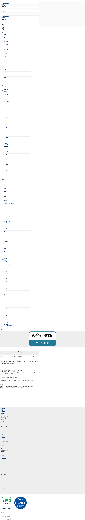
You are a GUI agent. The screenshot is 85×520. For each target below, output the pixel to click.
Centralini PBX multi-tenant (8, 148)
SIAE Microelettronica (8, 120)
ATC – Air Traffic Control (6, 91)
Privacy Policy (9, 517)
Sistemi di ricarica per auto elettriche (9, 325)
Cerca (1, 329)
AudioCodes (5, 77)
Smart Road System (6, 241)
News (2, 12)
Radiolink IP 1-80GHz (6, 52)
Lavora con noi (5, 45)
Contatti (3, 179)
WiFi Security (5, 258)
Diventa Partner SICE (6, 41)
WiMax (4, 251)
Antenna (5, 60)
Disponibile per (3, 488)
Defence (5, 248)
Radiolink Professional (6, 108)
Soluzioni (5, 191)
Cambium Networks (8, 264)
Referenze (5, 38)
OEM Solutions (5, 105)
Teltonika (6, 267)
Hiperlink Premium (6, 49)
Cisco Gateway (5, 78)
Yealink (6, 301)
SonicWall (7, 144)
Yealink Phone (5, 224)
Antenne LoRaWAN (6, 89)
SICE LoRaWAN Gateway (6, 86)
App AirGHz (3, 4)
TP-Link (6, 128)
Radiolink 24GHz (5, 50)
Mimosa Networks (7, 121)
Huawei (6, 274)
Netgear (6, 130)
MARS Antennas (7, 165)
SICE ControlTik (5, 56)
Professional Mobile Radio (6, 101)
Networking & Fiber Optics (6, 273)
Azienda (3, 33)
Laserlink (5, 107)
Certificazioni (5, 188)
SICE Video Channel (6, 44)
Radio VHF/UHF (5, 170)
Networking (3, 210)
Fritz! (6, 281)
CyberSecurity (5, 143)
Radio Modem (5, 97)
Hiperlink (5, 196)
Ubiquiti (5, 69)
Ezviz (6, 138)
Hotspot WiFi (5, 53)
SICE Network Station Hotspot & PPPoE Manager (9, 203)
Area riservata (3, 5)
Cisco (6, 154)
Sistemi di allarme (6, 146)
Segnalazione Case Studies (6, 3)
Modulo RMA (4, 11)
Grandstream (7, 155)
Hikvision (6, 284)
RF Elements (7, 164)
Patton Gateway (5, 228)
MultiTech (7, 322)
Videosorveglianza (4, 62)
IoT (2, 85)
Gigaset (4, 84)
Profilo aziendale (5, 34)
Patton (6, 305)
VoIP (4, 147)
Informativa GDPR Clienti (8, 519)
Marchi (3, 111)
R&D (2, 90)
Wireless (5, 112)
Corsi (3, 178)
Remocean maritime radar (6, 94)
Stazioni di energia (6, 98)
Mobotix (5, 65)
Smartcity (5, 244)
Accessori (5, 59)
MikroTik (6, 114)
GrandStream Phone (6, 81)
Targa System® (5, 66)
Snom (6, 158)
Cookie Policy (9, 518)
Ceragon (6, 117)
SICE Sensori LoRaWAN (6, 236)
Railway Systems (5, 104)
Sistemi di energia (6, 324)
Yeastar (8, 149)
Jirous (6, 315)
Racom (6, 171)
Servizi (4, 37)
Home (3, 32)
